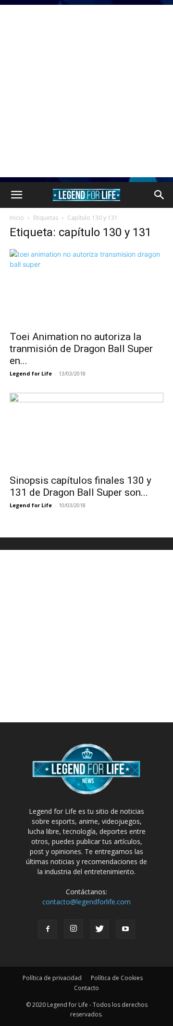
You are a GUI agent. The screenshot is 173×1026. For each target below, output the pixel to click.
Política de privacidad (52, 978)
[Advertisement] (86, 91)
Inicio (17, 218)
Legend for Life (31, 373)
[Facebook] (47, 929)
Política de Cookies (117, 978)
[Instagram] (73, 928)
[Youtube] (125, 929)
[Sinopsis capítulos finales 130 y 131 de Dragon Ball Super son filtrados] (86, 430)
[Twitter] (99, 929)
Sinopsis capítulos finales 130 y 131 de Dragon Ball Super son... (80, 486)
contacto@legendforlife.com (86, 901)
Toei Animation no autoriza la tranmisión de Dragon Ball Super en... (81, 348)
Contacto (86, 988)
